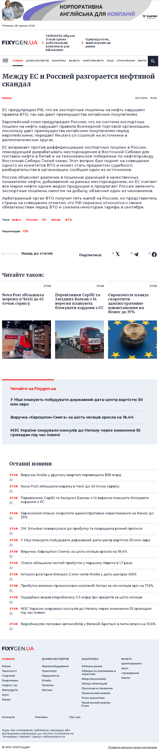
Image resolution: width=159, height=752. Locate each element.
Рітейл (46, 680)
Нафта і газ (9, 685)
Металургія (10, 690)
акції (110, 60)
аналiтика (90, 659)
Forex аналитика (93, 697)
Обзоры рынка (92, 666)
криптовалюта (93, 60)
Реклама (41, 717)
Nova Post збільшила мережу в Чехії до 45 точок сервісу (70, 486)
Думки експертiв (37, 60)
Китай (55, 219)
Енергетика (10, 680)
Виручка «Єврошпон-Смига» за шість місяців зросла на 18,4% (72, 417)
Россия (31, 219)
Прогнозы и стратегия (97, 688)
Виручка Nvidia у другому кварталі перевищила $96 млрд (71, 475)
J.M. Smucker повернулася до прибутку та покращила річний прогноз (81, 529)
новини (18, 60)
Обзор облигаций (94, 683)
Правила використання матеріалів (132, 747)
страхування (126, 60)
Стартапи (8, 675)
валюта (74, 60)
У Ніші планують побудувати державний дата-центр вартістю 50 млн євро (76, 402)
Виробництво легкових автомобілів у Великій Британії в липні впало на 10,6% (88, 624)
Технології (9, 671)
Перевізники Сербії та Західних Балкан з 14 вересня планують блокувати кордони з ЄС (85, 500)
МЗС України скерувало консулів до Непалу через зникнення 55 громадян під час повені (75, 432)
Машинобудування (55, 666)
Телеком (48, 685)
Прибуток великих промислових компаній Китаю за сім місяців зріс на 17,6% (87, 586)
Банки (6, 699)
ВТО (68, 219)
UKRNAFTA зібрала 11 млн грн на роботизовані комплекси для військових (60, 43)
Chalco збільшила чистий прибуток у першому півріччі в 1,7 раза (76, 563)
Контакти (8, 717)
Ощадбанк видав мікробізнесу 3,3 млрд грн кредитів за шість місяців (81, 597)
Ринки (7, 98)
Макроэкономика (94, 678)
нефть (16, 219)
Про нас (75, 717)
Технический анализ (96, 693)
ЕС (44, 219)
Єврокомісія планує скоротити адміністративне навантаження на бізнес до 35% (87, 515)
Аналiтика (59, 60)
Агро (5, 694)
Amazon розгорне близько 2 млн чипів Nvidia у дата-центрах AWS (78, 574)
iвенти (142, 60)
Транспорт (49, 671)
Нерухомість (50, 675)
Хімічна (47, 690)
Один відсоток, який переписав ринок (98, 43)
